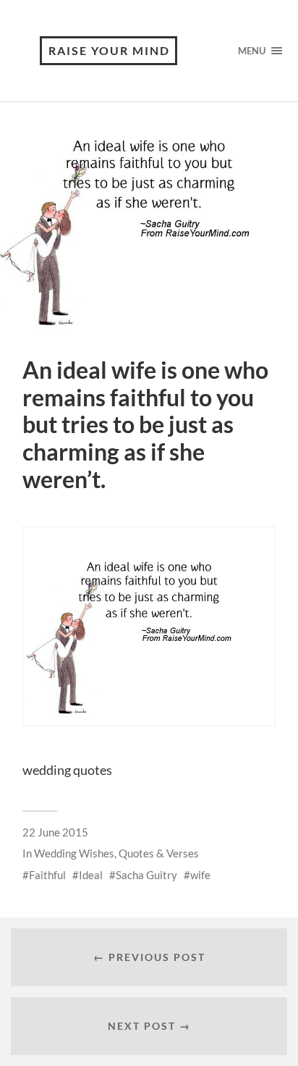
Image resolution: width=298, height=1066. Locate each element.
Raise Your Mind (109, 50)
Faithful (47, 874)
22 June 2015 (55, 832)
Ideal (91, 874)
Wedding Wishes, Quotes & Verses (116, 853)
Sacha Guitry (146, 874)
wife (200, 874)
